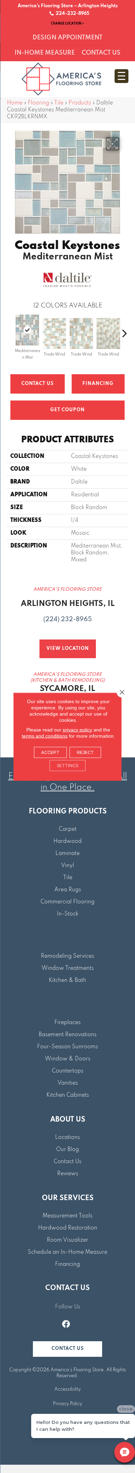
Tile (58, 103)
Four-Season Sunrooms (67, 1047)
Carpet (67, 829)
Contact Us (37, 383)
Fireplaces (67, 1022)
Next (124, 329)
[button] (67, 1349)
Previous (10, 329)
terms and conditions (45, 735)
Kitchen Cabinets (67, 1095)
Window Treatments (68, 968)
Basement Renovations (68, 1035)
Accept (50, 752)
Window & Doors (67, 1059)
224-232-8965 (71, 13)
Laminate (67, 853)
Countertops (67, 1071)
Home (14, 103)
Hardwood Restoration (67, 1228)
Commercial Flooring (67, 902)
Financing (67, 1264)
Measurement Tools (67, 1216)
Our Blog (67, 1149)
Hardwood (67, 841)
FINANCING (98, 383)
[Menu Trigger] (121, 76)
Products (80, 103)
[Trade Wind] (54, 333)
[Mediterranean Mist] (27, 330)
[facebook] (66, 1325)
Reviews (67, 1174)
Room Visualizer (67, 1240)
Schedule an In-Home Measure (67, 1252)
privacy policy (77, 729)
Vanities (67, 1083)
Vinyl (67, 865)
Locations (67, 1137)
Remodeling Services (67, 956)
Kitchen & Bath (67, 980)
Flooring (38, 103)
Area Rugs (67, 890)
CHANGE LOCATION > (67, 23)
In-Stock (67, 914)
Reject (85, 752)
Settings (67, 765)
